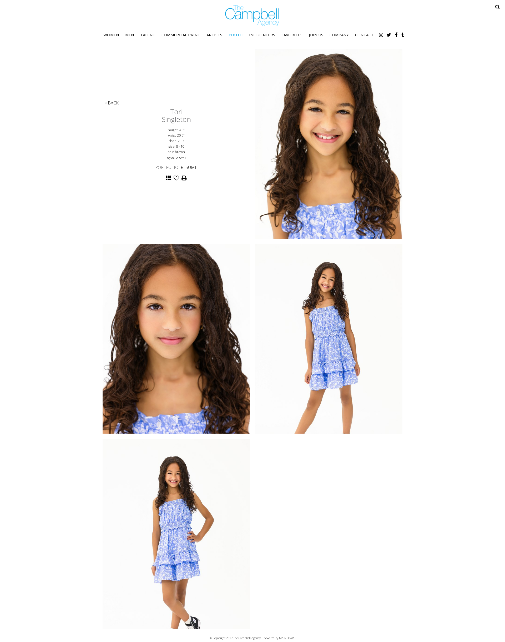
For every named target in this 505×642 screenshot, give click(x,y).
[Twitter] (389, 35)
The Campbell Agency (252, 15)
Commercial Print (180, 34)
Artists (214, 34)
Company (339, 34)
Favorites (291, 34)
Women (111, 34)
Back (113, 103)
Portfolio (166, 167)
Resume (189, 167)
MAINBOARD (287, 638)
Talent (147, 34)
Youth (236, 34)
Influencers (262, 34)
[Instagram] (381, 35)
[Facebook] (396, 35)
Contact (364, 34)
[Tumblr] (402, 35)
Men (129, 34)
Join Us (316, 34)
